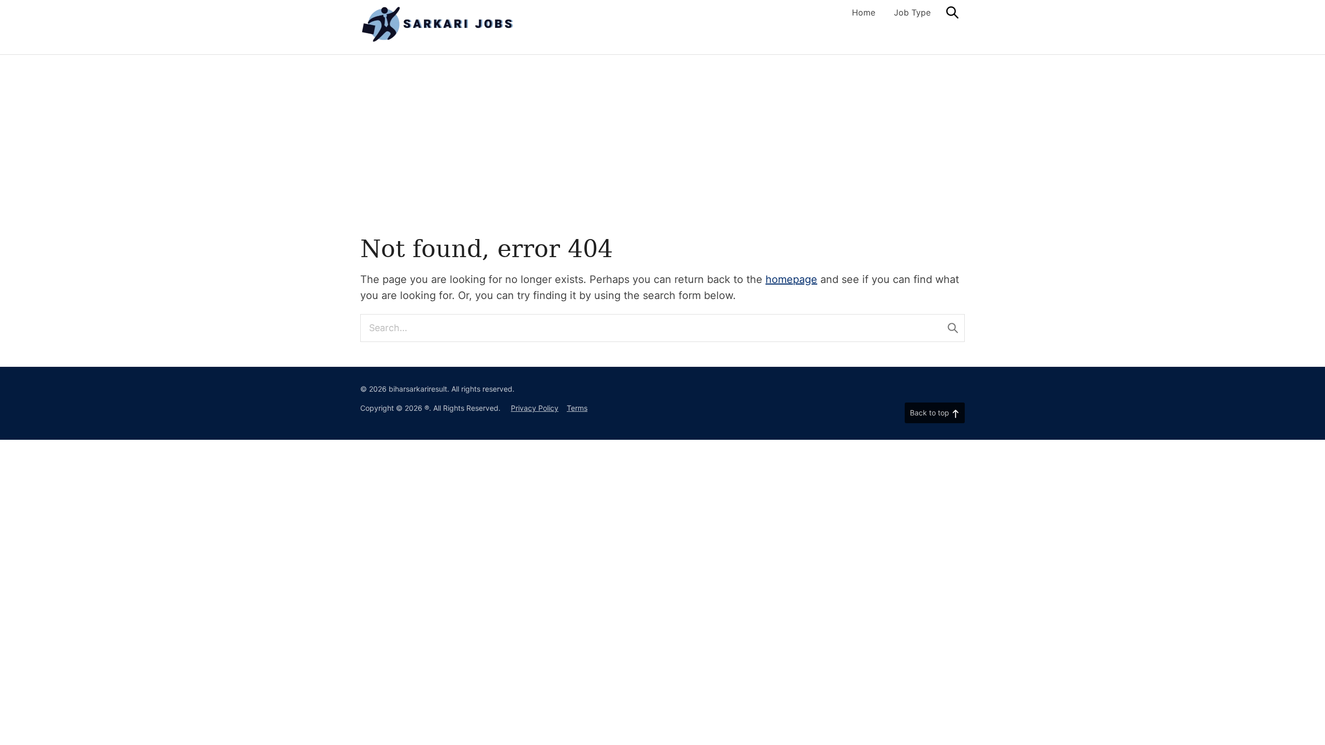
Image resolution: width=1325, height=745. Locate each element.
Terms (577, 408)
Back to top (929, 412)
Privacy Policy (534, 408)
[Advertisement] (662, 132)
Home (863, 12)
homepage (791, 279)
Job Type (912, 12)
